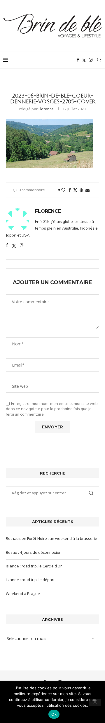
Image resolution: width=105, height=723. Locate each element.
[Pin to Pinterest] (81, 190)
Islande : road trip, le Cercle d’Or (34, 566)
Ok (54, 714)
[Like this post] (63, 190)
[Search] (99, 59)
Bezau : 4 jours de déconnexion (34, 552)
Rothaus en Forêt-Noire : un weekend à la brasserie (51, 538)
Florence (46, 108)
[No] (95, 702)
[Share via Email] (87, 190)
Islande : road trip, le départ (30, 579)
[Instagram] (90, 59)
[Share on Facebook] (70, 190)
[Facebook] (78, 59)
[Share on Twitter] (75, 190)
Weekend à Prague (23, 593)
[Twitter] (84, 59)
